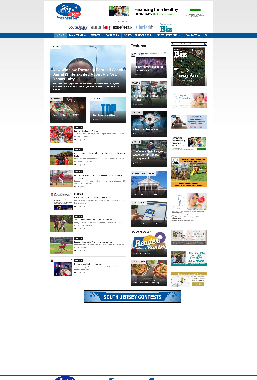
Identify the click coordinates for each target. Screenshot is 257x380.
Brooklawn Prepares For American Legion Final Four (93, 242)
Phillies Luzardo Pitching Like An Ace (88, 264)
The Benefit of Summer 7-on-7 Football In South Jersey (94, 220)
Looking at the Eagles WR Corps (86, 131)
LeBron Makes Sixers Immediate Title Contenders (92, 198)
